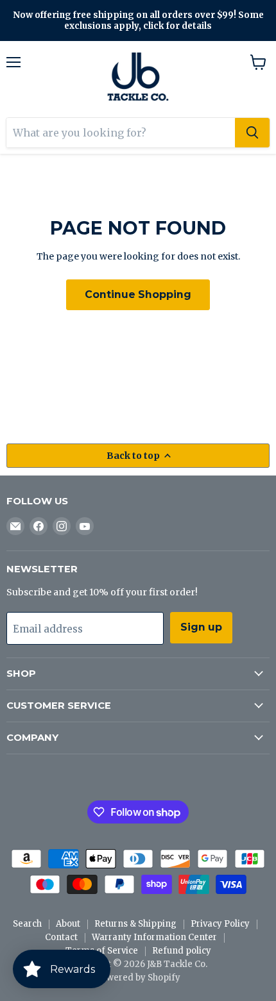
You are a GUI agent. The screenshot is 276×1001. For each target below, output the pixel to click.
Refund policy (181, 950)
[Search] (252, 132)
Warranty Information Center (154, 937)
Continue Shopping (138, 294)
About (68, 923)
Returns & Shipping (135, 923)
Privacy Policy (220, 923)
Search (27, 923)
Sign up (201, 627)
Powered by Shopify (138, 977)
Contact (61, 937)
